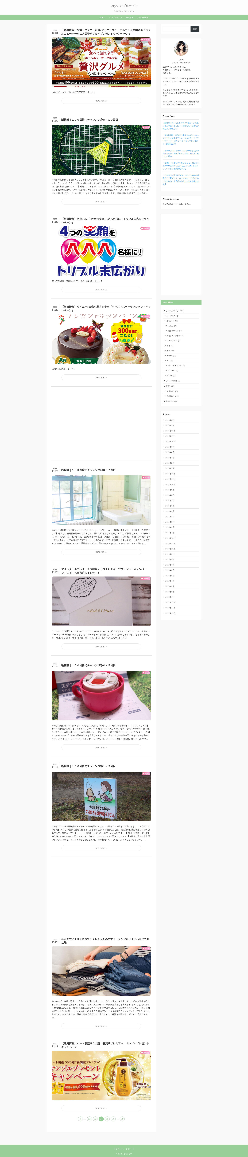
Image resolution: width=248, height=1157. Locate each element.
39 (89, 1119)
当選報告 (172, 391)
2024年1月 (169, 532)
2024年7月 (169, 500)
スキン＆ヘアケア (175, 335)
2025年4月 (169, 452)
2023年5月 (169, 575)
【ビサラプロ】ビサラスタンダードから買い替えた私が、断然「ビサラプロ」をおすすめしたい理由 (181, 153)
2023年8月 (169, 559)
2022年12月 (170, 602)
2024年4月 (169, 516)
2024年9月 (169, 489)
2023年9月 (169, 554)
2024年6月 (169, 505)
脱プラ (171, 375)
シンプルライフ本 (176, 365)
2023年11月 (170, 543)
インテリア (172, 316)
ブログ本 (173, 370)
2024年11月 (170, 479)
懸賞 (170, 386)
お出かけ (172, 321)
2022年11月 (170, 607)
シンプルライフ (175, 310)
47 (122, 1119)
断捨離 (171, 355)
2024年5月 (169, 511)
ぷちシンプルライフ (124, 5)
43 (113, 1119)
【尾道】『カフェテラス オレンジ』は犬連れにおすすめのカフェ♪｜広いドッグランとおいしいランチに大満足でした (181, 166)
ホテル (172, 326)
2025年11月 (170, 436)
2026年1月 (169, 425)
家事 (170, 350)
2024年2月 (169, 527)
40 (95, 1119)
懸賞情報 (173, 396)
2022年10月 (170, 613)
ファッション (173, 340)
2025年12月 (170, 430)
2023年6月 (169, 570)
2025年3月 (169, 457)
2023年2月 (169, 591)
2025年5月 (169, 446)
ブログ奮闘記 (173, 380)
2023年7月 (169, 564)
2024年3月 (169, 522)
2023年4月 (169, 580)
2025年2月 (169, 462)
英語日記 (171, 401)
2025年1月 (169, 468)
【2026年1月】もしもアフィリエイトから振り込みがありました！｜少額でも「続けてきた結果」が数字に (181, 125)
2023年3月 (169, 586)
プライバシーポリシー (124, 1149)
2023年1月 (169, 597)
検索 (195, 29)
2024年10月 (170, 484)
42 (107, 1119)
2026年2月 (169, 420)
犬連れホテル (175, 330)
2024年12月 (170, 473)
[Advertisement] (101, 423)
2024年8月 (169, 495)
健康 (170, 345)
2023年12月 (170, 538)
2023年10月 (170, 548)
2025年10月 (170, 441)
